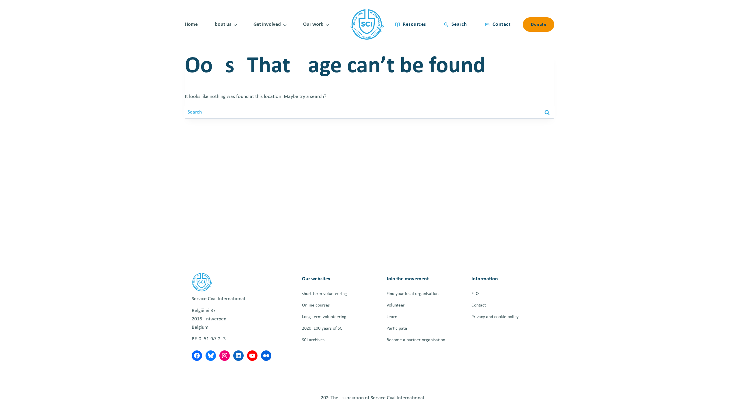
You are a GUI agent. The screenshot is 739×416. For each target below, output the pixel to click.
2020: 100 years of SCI (323, 328)
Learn (392, 317)
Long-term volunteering (324, 317)
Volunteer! (396, 305)
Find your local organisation (412, 293)
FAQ (475, 293)
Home (191, 24)
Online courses (316, 305)
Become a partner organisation (416, 340)
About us (221, 24)
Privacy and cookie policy (494, 317)
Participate (397, 328)
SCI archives (313, 340)
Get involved (267, 24)
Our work (313, 24)
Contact (478, 305)
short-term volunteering (324, 293)
